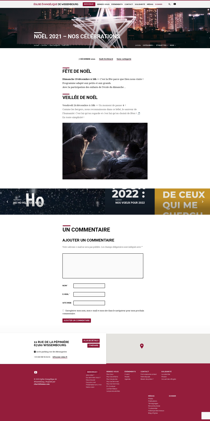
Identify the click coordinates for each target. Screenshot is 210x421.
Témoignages (153, 403)
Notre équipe (145, 377)
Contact (129, 4)
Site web (66, 303)
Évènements (117, 4)
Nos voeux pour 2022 (130, 202)
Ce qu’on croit (91, 382)
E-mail (66, 294)
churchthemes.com (42, 384)
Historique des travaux (156, 411)
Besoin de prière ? (147, 379)
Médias (150, 4)
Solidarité (140, 4)
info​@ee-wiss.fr (60, 357)
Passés (127, 377)
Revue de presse (154, 406)
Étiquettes (161, 45)
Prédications (152, 401)
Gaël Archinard (106, 59)
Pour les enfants (112, 377)
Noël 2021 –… (67, 45)
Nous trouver (90, 380)
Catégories (148, 45)
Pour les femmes (112, 381)
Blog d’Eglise (153, 413)
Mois (172, 45)
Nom (65, 286)
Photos (150, 399)
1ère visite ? (90, 375)
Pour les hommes (112, 384)
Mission (164, 377)
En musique (110, 386)
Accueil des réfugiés (168, 379)
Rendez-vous (103, 4)
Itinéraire (93, 345)
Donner (158, 4)
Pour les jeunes (111, 379)
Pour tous (109, 374)
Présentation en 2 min (94, 385)
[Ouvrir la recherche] (169, 4)
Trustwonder (153, 408)
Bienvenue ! (89, 4)
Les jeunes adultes (113, 391)
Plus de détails (91, 341)
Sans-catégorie (54, 45)
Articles (44, 45)
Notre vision (90, 387)
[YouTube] (174, 4)
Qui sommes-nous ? (93, 377)
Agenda (127, 379)
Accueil (36, 45)
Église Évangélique (56, 4)
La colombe (165, 374)
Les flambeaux (111, 389)
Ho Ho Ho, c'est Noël (27, 202)
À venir (127, 374)
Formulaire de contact (149, 374)
